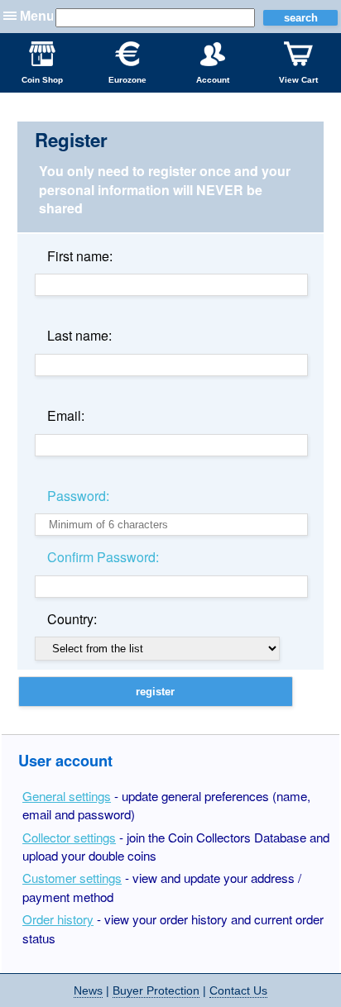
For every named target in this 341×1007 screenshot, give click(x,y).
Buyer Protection (156, 990)
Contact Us (238, 990)
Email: (65, 415)
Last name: (79, 335)
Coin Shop (42, 79)
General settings (66, 795)
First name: (80, 255)
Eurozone (127, 79)
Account (212, 79)
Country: (72, 618)
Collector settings (69, 837)
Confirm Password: (103, 556)
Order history (58, 919)
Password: (78, 495)
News (88, 990)
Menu (37, 16)
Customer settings (72, 877)
